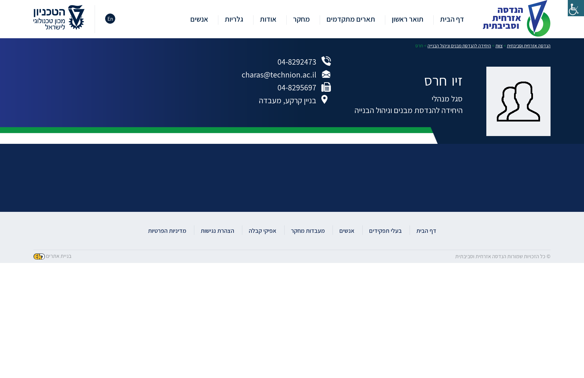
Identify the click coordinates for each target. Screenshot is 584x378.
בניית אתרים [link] (58, 256)
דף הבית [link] (452, 19)
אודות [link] (268, 19)
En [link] (110, 18)
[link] (576, 8)
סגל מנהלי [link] (447, 98)
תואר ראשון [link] (407, 19)
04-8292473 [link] (296, 61)
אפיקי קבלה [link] (262, 231)
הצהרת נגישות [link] (217, 231)
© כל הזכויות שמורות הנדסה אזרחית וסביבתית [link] (503, 256)
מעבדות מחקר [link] (308, 231)
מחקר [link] (301, 19)
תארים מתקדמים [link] (350, 19)
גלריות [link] (234, 19)
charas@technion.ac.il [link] (279, 74)
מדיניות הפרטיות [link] (167, 231)
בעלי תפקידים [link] (385, 231)
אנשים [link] (199, 19)
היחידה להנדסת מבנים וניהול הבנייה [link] (409, 110)
